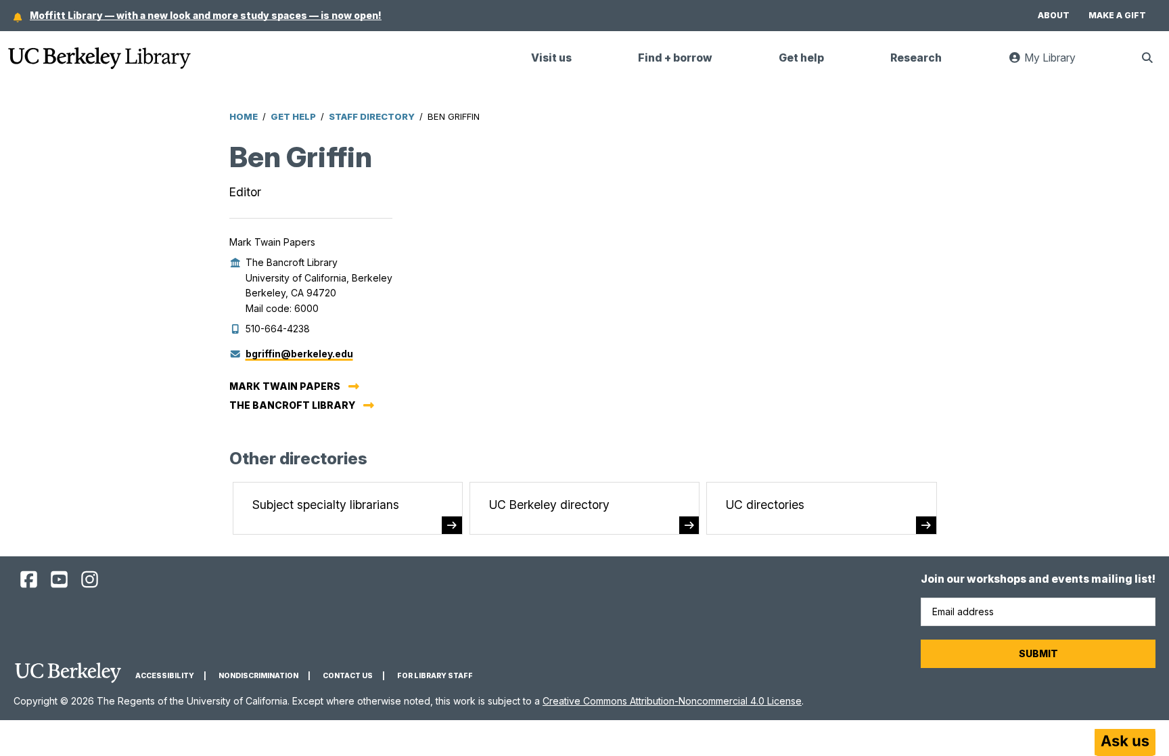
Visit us (551, 57)
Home (243, 116)
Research (916, 57)
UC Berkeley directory (549, 504)
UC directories (765, 504)
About (1054, 15)
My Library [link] (1057, 63)
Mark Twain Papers (284, 386)
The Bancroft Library (292, 405)
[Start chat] (1125, 742)
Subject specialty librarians (325, 504)
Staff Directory (372, 116)
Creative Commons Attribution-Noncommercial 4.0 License (672, 701)
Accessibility (164, 675)
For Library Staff (435, 675)
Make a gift (1117, 15)
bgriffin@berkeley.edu (299, 353)
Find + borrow (675, 57)
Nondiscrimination (258, 675)
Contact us (348, 675)
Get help (801, 57)
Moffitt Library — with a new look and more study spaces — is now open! (206, 15)
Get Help (293, 116)
